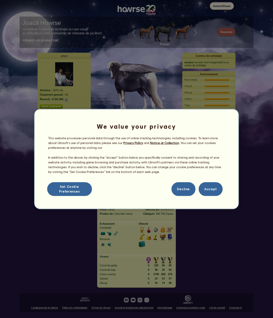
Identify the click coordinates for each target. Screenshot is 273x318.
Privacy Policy (133, 143)
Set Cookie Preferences (69, 189)
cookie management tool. (121, 148)
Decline (183, 189)
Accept (210, 189)
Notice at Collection (164, 143)
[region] (136, 159)
